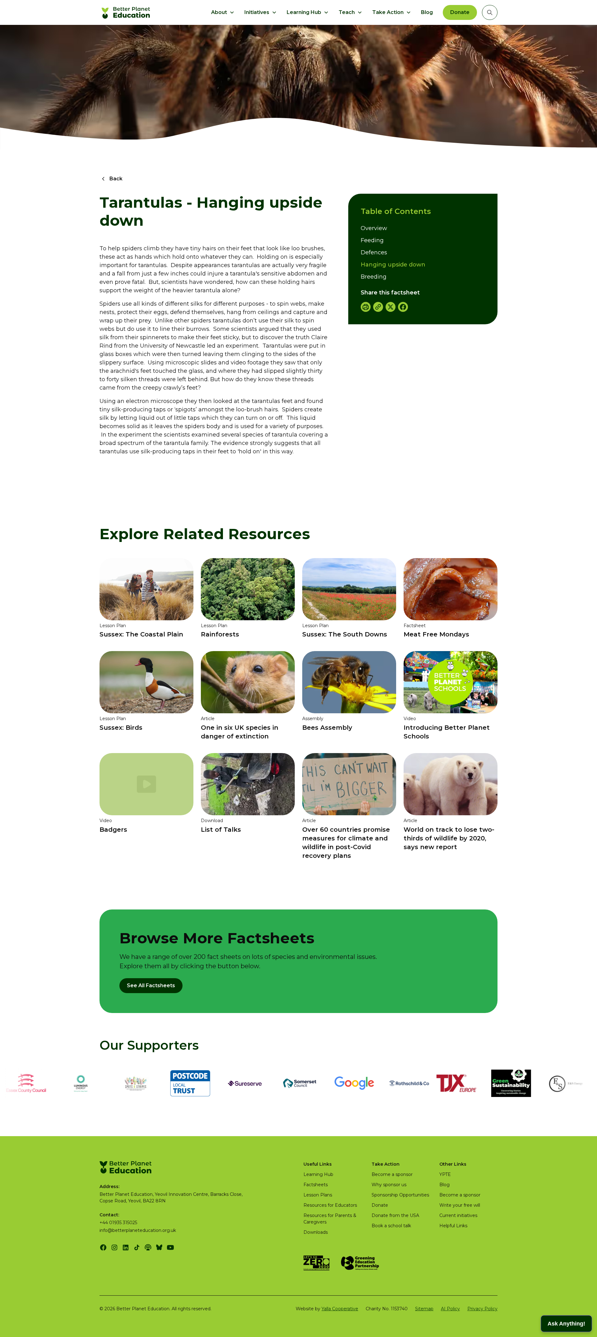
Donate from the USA (395, 1215)
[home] (127, 12)
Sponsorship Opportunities (400, 1195)
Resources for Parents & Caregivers (329, 1219)
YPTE (445, 1174)
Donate (460, 12)
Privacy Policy (482, 1309)
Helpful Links (453, 1225)
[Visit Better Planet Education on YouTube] (170, 1247)
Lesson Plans (317, 1195)
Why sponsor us (389, 1184)
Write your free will (459, 1205)
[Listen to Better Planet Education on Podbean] (148, 1247)
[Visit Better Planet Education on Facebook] (103, 1247)
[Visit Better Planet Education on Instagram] (114, 1247)
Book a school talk (391, 1225)
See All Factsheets (151, 985)
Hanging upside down (393, 264)
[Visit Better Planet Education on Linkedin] (125, 1247)
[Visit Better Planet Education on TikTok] (137, 1247)
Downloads (315, 1232)
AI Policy (450, 1309)
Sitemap (424, 1309)
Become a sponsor (392, 1174)
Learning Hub (318, 1174)
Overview (374, 228)
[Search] (489, 12)
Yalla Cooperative (340, 1309)
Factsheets (315, 1184)
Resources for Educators (330, 1205)
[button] (222, 12)
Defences (374, 252)
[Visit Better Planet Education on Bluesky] (159, 1247)
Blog (427, 12)
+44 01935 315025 (118, 1222)
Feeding (372, 240)
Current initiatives (458, 1215)
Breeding (373, 276)
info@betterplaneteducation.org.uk (138, 1230)
